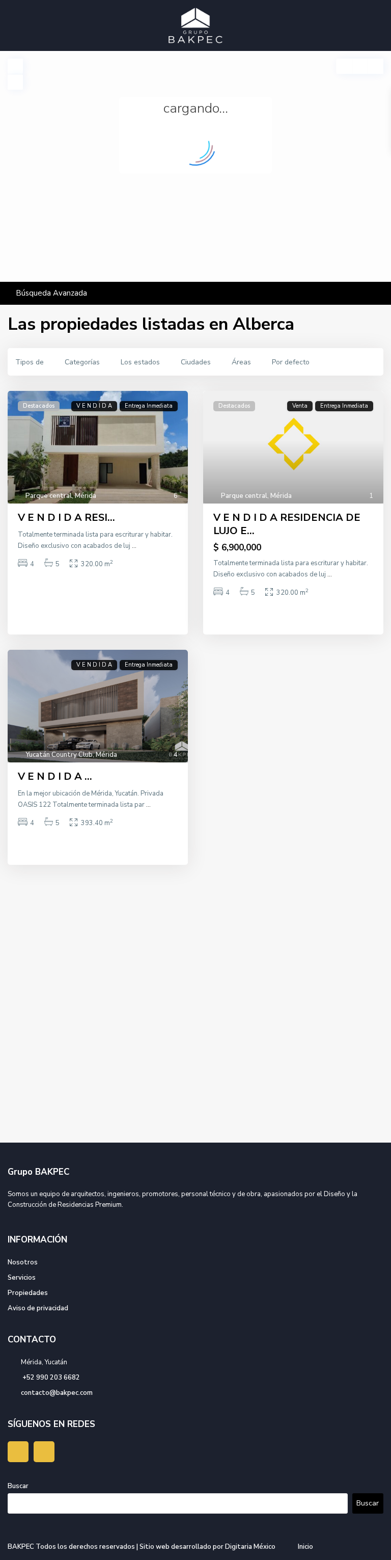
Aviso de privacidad (38, 1308)
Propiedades (28, 1293)
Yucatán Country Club (59, 754)
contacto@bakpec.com (57, 1392)
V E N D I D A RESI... (66, 517)
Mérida (85, 495)
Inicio (305, 1546)
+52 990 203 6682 (50, 1377)
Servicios (22, 1277)
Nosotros (23, 1262)
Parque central (48, 495)
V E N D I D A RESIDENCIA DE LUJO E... (286, 524)
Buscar (18, 1486)
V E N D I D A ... (55, 776)
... (134, 545)
